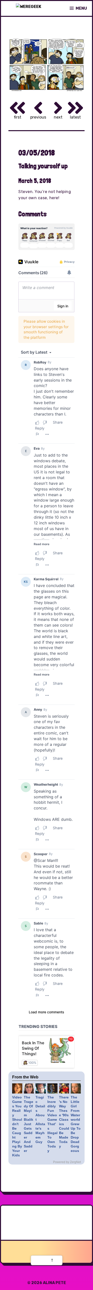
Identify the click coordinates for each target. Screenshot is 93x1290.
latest (75, 117)
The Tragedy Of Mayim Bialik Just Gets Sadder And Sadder (28, 1124)
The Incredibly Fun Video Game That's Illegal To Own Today (52, 1124)
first (17, 117)
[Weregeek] (28, 8)
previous (38, 117)
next (58, 117)
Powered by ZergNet (67, 1162)
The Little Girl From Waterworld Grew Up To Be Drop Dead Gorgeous (76, 1124)
